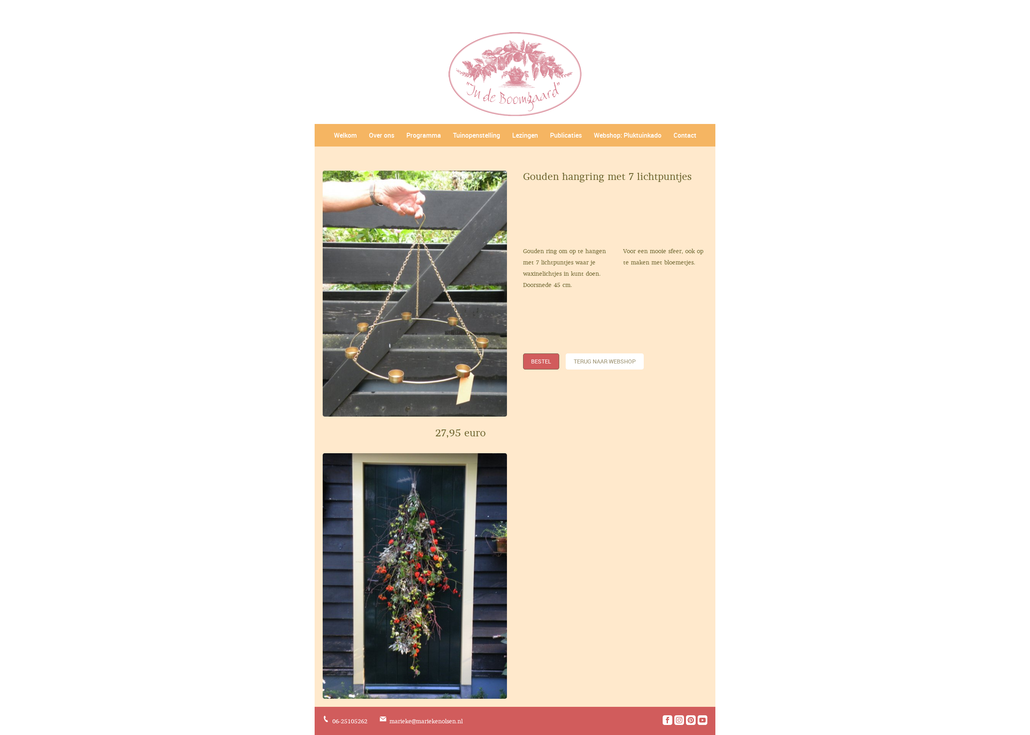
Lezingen (525, 135)
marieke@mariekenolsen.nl (426, 721)
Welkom (345, 135)
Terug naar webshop (605, 361)
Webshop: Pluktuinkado (627, 135)
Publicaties (566, 135)
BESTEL (541, 361)
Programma (423, 135)
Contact (685, 135)
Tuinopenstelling (476, 135)
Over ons (381, 135)
